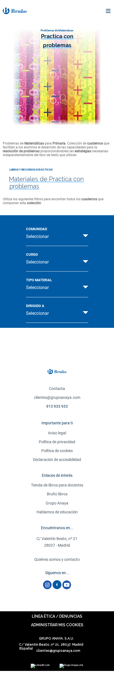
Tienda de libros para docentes (57, 485)
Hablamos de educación (57, 512)
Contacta (57, 388)
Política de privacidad (57, 442)
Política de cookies (57, 450)
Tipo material (39, 280)
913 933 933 (57, 406)
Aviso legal (57, 433)
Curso (32, 255)
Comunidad (36, 229)
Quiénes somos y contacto (57, 559)
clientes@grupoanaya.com (57, 397)
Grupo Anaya (57, 503)
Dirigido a (35, 306)
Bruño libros (57, 494)
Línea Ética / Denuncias (57, 616)
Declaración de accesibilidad (57, 459)
